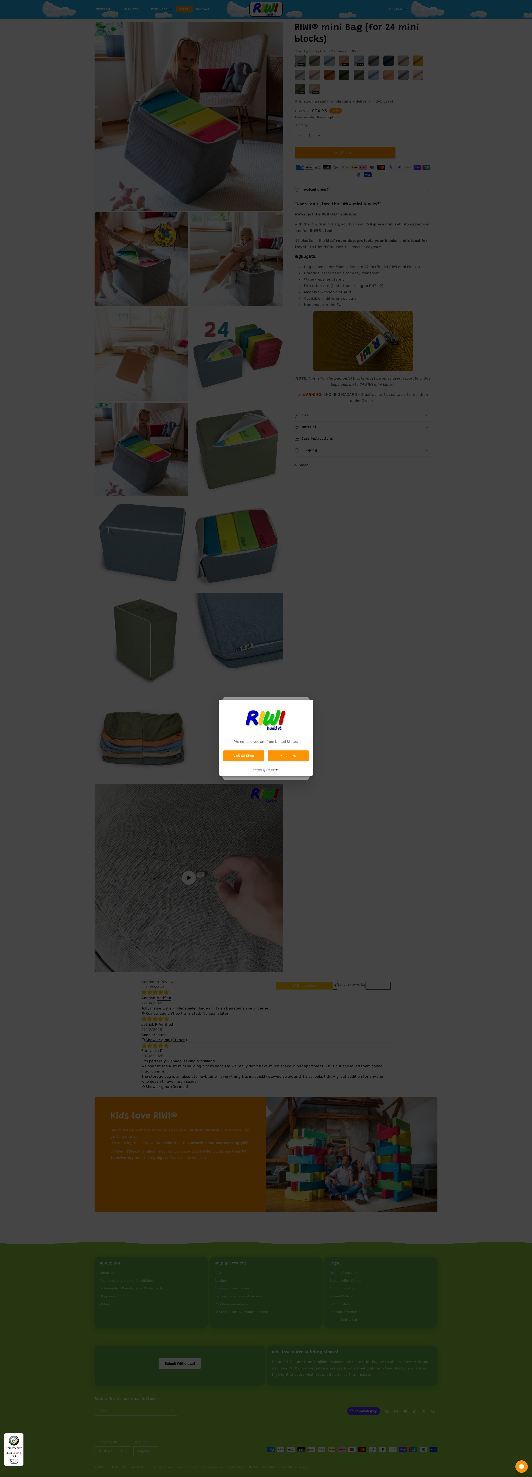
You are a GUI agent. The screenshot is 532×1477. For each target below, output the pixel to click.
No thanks (288, 756)
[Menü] (20, 1435)
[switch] (14, 1461)
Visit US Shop (243, 756)
